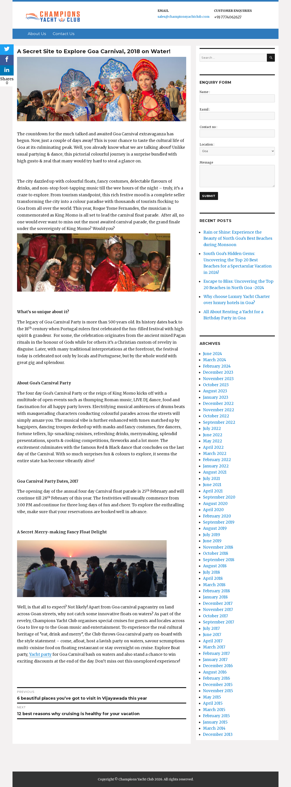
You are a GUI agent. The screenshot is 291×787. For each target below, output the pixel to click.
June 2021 (212, 484)
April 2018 (213, 578)
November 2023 (218, 378)
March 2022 (214, 453)
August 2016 (215, 672)
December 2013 (218, 734)
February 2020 (217, 516)
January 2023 (215, 397)
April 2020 (213, 509)
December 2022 (218, 403)
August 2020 (215, 503)
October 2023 (216, 384)
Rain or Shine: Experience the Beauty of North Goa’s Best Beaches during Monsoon (237, 238)
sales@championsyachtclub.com (183, 17)
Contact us (64, 33)
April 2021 (213, 491)
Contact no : (208, 127)
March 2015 (214, 709)
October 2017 (215, 615)
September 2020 (219, 497)
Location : (207, 144)
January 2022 (216, 466)
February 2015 (216, 715)
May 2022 (212, 441)
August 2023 (215, 391)
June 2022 (212, 434)
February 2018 (216, 590)
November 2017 (218, 609)
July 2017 (211, 628)
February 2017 (216, 653)
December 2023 (218, 372)
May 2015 (212, 697)
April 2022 (213, 447)
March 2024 (214, 359)
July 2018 (211, 572)
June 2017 (212, 634)
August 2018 (215, 565)
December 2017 (218, 603)
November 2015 (218, 690)
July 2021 (211, 478)
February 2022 (217, 459)
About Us (37, 33)
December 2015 (218, 684)
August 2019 (215, 528)
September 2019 (218, 522)
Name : (205, 92)
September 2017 (218, 622)
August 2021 (215, 472)
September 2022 (219, 422)
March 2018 (214, 584)
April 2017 (213, 640)
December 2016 (218, 665)
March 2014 (214, 728)
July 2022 (212, 428)
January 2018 (215, 597)
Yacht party (40, 654)
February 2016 (216, 678)
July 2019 (211, 534)
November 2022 (218, 409)
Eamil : (205, 109)
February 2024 (217, 366)
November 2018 (218, 547)
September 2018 (218, 559)
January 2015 (215, 722)
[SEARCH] (271, 58)
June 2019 (212, 540)
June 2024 (212, 353)
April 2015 (213, 703)
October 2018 (215, 553)
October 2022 (216, 416)
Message (206, 162)
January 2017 (215, 659)
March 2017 (214, 647)
